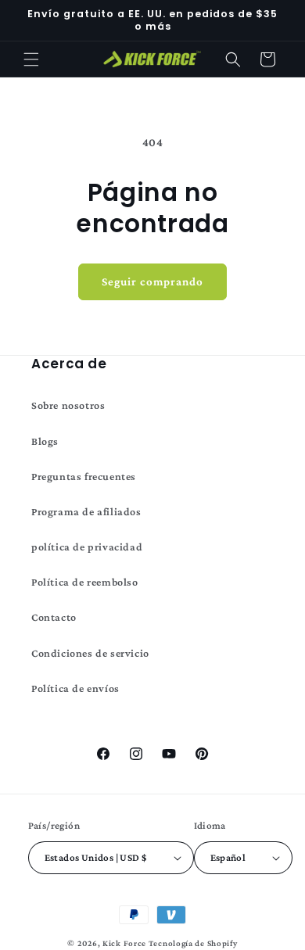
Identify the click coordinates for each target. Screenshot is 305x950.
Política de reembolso (84, 581)
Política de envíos (75, 688)
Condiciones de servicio (90, 653)
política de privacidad (86, 546)
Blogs (45, 441)
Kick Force (124, 943)
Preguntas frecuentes (83, 476)
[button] (31, 59)
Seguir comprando (152, 281)
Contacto (54, 617)
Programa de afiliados (86, 511)
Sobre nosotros (68, 405)
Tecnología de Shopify (193, 943)
